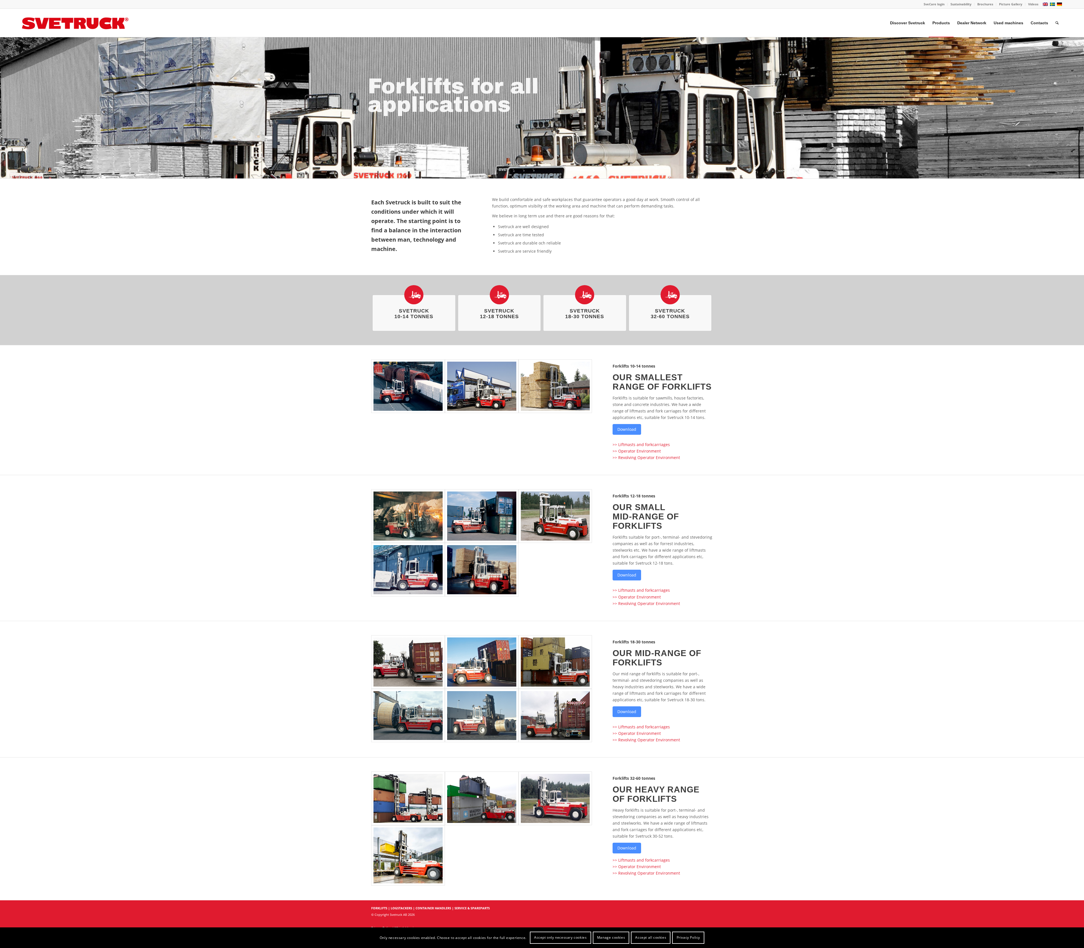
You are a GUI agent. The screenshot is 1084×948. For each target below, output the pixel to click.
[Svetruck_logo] (75, 23)
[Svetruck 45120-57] (408, 798)
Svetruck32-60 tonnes (670, 313)
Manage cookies (611, 937)
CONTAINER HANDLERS (433, 908)
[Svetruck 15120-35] (408, 570)
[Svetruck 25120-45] (408, 715)
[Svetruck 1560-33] (482, 570)
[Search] (1057, 23)
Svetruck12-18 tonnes (499, 313)
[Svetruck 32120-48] (555, 798)
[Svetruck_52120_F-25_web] (408, 855)
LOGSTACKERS (401, 908)
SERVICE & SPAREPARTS (472, 908)
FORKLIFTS (379, 908)
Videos (1033, 4)
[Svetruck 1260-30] (408, 386)
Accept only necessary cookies (560, 937)
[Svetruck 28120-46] (555, 715)
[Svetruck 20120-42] (408, 662)
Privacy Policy (688, 937)
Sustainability (960, 4)
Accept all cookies (650, 937)
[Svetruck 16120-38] (482, 516)
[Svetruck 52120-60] (482, 798)
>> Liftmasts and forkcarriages (641, 444)
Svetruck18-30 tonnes (584, 313)
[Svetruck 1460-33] (555, 386)
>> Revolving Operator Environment (646, 457)
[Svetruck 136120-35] (408, 516)
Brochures (985, 4)
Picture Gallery (1010, 4)
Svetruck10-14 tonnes (413, 313)
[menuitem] (934, 4)
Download (626, 429)
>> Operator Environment (637, 451)
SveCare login (934, 4)
